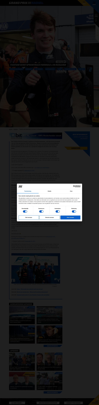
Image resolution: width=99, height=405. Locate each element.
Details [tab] (49, 191)
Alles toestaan (70, 217)
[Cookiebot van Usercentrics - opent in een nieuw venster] (74, 186)
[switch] (41, 211)
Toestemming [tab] (27, 191)
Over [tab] (71, 191)
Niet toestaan (28, 217)
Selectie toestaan (49, 217)
